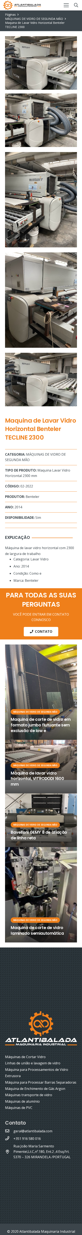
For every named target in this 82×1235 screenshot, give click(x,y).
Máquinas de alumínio (22, 1101)
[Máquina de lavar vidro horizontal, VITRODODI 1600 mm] (41, 767)
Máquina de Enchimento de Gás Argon (35, 1088)
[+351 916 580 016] (9, 1138)
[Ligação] (22, 5)
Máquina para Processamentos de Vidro (36, 1069)
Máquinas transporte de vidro (28, 1095)
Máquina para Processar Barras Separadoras (40, 1082)
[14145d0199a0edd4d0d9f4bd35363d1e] (41, 300)
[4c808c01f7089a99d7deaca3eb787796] (41, 120)
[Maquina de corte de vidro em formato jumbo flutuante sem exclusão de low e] (41, 692)
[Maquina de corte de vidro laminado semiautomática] (41, 894)
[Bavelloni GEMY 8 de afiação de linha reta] (41, 820)
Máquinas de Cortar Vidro (25, 1057)
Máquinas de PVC (18, 1107)
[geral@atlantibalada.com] (9, 1131)
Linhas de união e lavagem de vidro (32, 1063)
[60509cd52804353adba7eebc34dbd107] (41, 380)
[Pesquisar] (76, 5)
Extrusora (13, 1076)
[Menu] (66, 5)
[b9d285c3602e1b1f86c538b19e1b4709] (41, 199)
